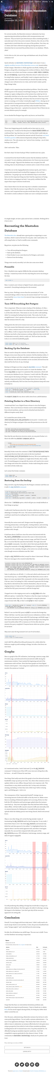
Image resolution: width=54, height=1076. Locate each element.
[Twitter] (22, 1064)
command (35, 367)
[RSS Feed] (52, 2)
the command (17, 487)
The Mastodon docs (10, 235)
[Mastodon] (17, 1064)
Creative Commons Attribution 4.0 (38, 1071)
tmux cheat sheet (19, 297)
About (26, 1)
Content (21, 1071)
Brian (6, 1009)
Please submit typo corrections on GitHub (13, 1043)
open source (15, 1071)
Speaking (45, 1)
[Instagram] (37, 1064)
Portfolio (38, 1)
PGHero (38, 101)
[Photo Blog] (32, 1064)
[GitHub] (27, 1064)
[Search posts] (50, 2)
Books (31, 1)
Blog (21, 1)
